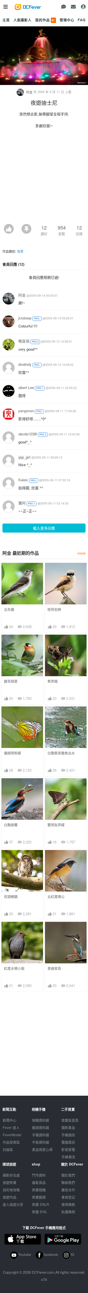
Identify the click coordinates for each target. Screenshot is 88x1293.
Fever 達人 (11, 1127)
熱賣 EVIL (39, 1211)
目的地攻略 (11, 1189)
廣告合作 (68, 1189)
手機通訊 (68, 1134)
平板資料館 (40, 1142)
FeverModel (12, 1134)
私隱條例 (68, 1211)
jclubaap (25, 317)
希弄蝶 (52, 681)
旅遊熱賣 (9, 1182)
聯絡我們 (68, 1182)
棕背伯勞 (54, 609)
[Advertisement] (44, 177)
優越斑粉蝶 (12, 753)
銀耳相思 (11, 681)
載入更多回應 (44, 528)
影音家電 (68, 1149)
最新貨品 (39, 1182)
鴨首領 (23, 341)
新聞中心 (9, 1120)
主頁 (6, 19)
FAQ (82, 19)
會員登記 (68, 1197)
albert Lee (26, 387)
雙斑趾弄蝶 (56, 824)
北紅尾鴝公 (56, 896)
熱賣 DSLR (40, 1204)
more (81, 553)
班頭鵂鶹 (11, 896)
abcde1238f (27, 433)
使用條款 (68, 1204)
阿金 (29, 92)
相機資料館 (40, 1120)
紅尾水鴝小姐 (14, 968)
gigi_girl (24, 457)
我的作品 (45, 19)
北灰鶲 (9, 609)
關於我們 (68, 1175)
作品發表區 (11, 1142)
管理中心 (67, 19)
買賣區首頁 (69, 1120)
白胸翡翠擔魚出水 (61, 753)
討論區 (8, 1149)
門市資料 (39, 1175)
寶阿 (22, 502)
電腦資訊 (68, 1142)
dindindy (25, 364)
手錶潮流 (68, 1156)
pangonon (26, 410)
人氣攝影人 (22, 19)
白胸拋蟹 (11, 824)
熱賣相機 (39, 1189)
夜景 (20, 251)
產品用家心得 (42, 1149)
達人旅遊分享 (13, 1204)
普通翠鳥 (54, 968)
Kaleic (23, 479)
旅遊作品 (9, 1197)
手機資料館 (40, 1134)
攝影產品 (68, 1127)
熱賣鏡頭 (39, 1197)
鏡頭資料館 (40, 1127)
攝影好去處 (11, 1175)
